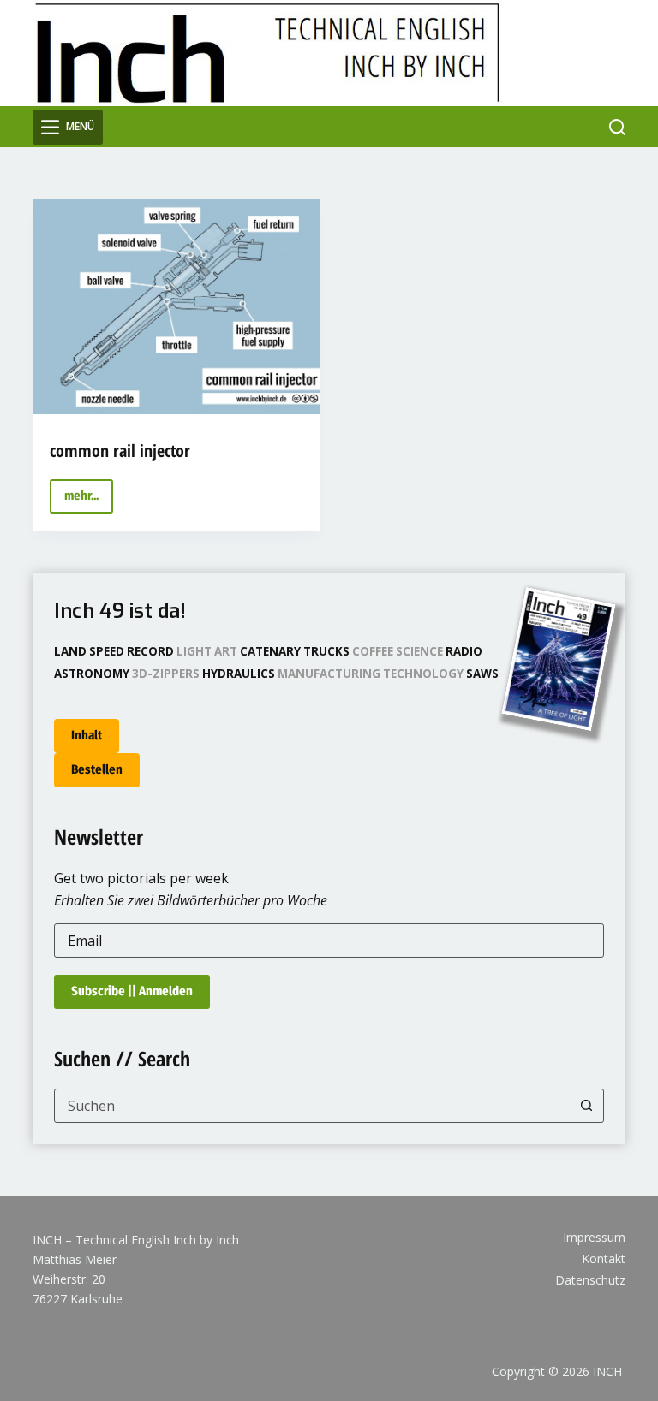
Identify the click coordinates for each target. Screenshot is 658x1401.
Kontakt (603, 1259)
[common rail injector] (176, 306)
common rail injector (120, 450)
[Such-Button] (587, 1105)
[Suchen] (617, 127)
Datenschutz (590, 1280)
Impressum (594, 1237)
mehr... (88, 500)
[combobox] (312, 1106)
